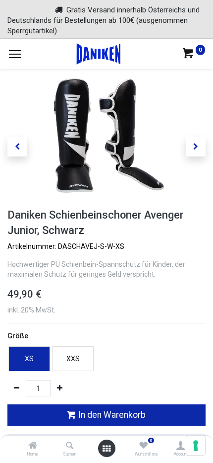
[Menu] (15, 54)
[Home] (32, 446)
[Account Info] (180, 446)
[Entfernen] (16, 388)
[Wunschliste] (143, 446)
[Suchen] (69, 446)
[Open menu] (106, 449)
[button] (17, 146)
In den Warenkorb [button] (111, 415)
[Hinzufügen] (60, 388)
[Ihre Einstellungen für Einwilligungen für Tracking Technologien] (195, 445)
